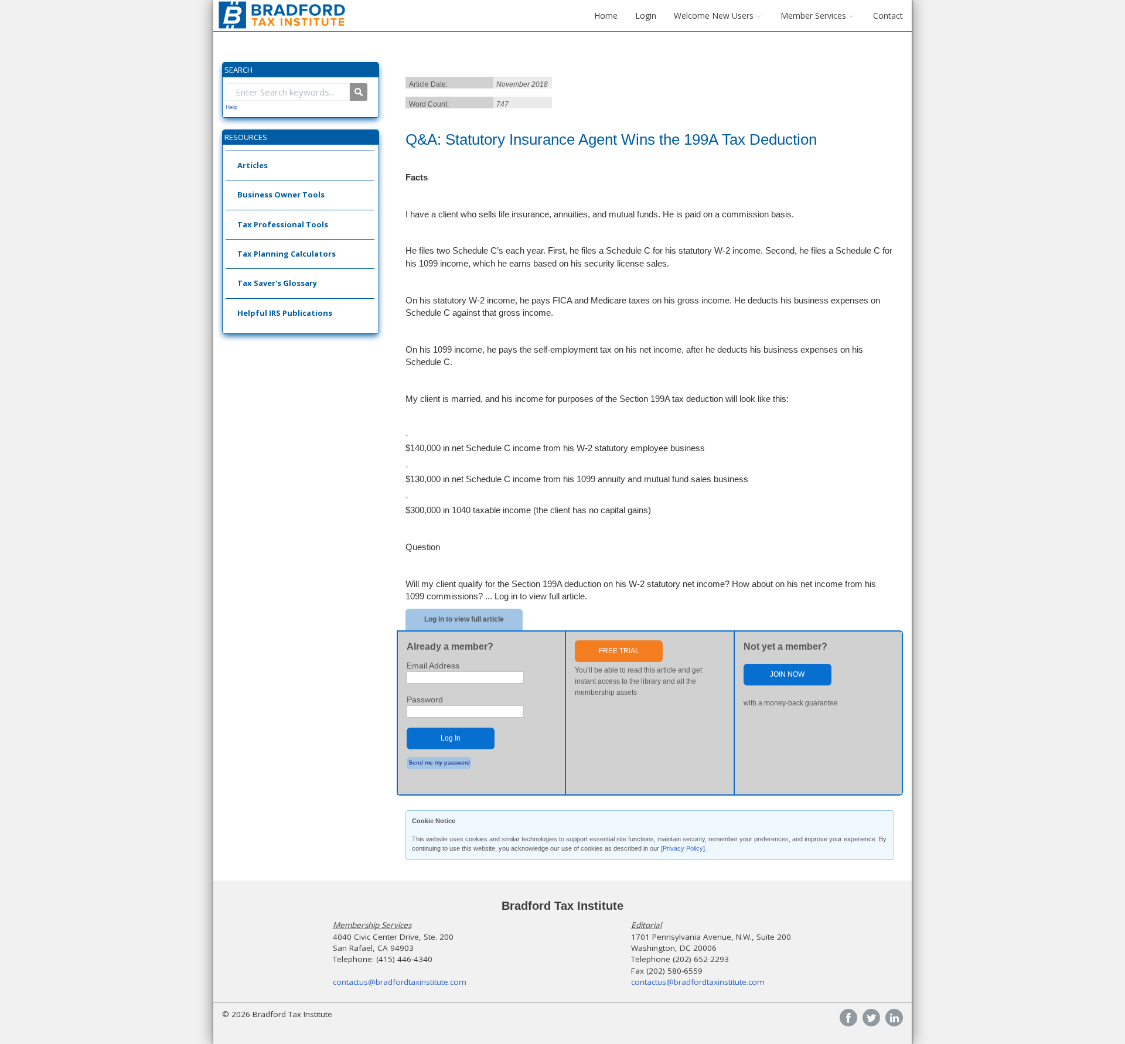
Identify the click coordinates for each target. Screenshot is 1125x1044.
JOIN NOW (787, 674)
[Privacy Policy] (683, 848)
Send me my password (439, 762)
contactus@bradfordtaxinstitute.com (399, 982)
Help (232, 107)
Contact (888, 15)
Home (606, 15)
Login (645, 15)
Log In (451, 738)
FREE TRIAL (619, 651)
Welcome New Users (714, 15)
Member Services (813, 15)
